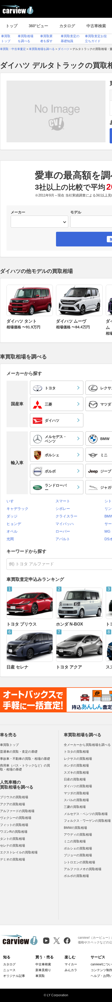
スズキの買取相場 (76, 772)
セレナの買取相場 (12, 845)
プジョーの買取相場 (78, 855)
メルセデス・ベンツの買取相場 (86, 814)
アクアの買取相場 (12, 804)
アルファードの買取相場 (17, 811)
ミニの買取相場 (75, 841)
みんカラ (71, 970)
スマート (62, 501)
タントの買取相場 (12, 839)
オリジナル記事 (14, 976)
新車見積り (43, 970)
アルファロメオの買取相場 (82, 869)
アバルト (62, 539)
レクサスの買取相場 (78, 759)
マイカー (71, 964)
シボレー (62, 508)
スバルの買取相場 (76, 800)
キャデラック (17, 508)
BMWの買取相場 (75, 828)
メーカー (18, 212)
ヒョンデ (14, 524)
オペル (12, 531)
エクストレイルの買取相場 (19, 852)
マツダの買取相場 (76, 793)
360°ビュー (38, 26)
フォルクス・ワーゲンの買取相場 (87, 821)
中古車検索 (96, 26)
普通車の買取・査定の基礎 (19, 751)
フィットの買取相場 (14, 825)
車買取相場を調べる (82, 735)
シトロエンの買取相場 (79, 862)
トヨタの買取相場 (76, 751)
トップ (11, 26)
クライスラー (66, 516)
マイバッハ (64, 524)
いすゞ (12, 501)
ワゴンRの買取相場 (13, 832)
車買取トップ (9, 745)
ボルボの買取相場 (76, 876)
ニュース (9, 970)
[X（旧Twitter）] (56, 940)
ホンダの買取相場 (76, 765)
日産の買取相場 (75, 779)
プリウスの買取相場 (14, 797)
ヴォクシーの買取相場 (15, 818)
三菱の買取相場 (75, 807)
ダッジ (12, 516)
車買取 (40, 976)
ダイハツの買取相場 (78, 786)
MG (107, 531)
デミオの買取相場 (12, 859)
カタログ (67, 26)
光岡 (10, 539)
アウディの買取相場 (78, 834)
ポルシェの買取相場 (78, 848)
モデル (75, 212)
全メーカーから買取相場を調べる (87, 745)
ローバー (62, 531)
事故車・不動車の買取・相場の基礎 (25, 759)
